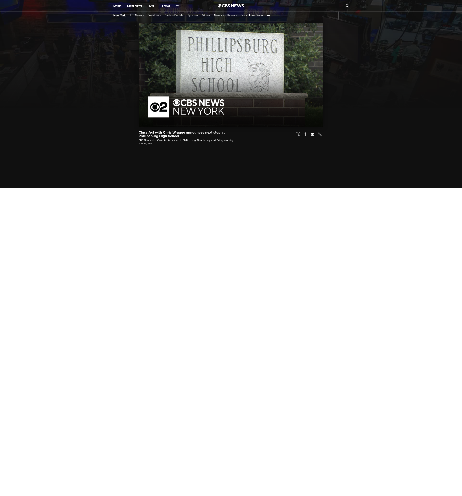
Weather (154, 15)
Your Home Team (252, 15)
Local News (135, 5)
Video (206, 15)
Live (152, 6)
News (139, 15)
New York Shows (225, 15)
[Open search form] (347, 5)
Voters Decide (174, 15)
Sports (192, 15)
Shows (166, 5)
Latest (117, 5)
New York (119, 15)
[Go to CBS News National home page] (231, 6)
